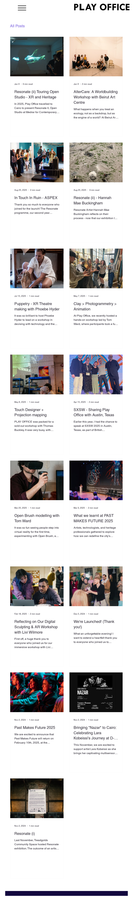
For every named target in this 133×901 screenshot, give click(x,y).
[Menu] (22, 8)
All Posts (17, 26)
